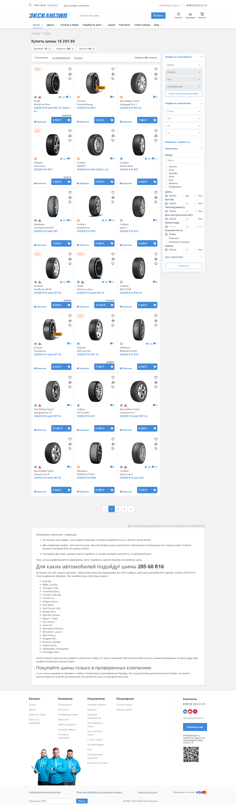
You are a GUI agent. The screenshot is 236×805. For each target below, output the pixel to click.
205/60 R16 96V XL (131, 107)
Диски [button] (51, 24)
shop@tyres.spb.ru (193, 718)
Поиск (82, 800)
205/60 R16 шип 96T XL (47, 292)
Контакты (124, 24)
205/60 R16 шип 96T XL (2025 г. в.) (52, 109)
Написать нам (195, 727)
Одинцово (52, 5)
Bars (171, 179)
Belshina (173, 183)
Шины (32, 704)
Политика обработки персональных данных (99, 792)
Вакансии (63, 719)
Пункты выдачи (66, 724)
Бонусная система (97, 762)
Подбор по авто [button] (92, 24)
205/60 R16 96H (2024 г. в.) (93, 169)
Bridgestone (175, 186)
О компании (65, 704)
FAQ (89, 749)
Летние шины (124, 704)
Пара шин (174, 237)
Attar (171, 176)
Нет (200, 195)
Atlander (173, 173)
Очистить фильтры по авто (183, 93)
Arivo (171, 169)
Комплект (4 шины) (179, 241)
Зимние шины (124, 709)
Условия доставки (68, 714)
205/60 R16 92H (86, 230)
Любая (172, 234)
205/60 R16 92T (86, 415)
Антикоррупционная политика (45, 792)
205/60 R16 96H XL (131, 292)
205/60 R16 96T (129, 169)
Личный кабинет (96, 704)
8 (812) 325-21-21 (197, 5)
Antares (173, 166)
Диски (32, 709)
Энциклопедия (95, 744)
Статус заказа (142, 24)
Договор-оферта (67, 729)
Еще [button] (157, 24)
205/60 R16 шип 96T (46, 230)
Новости (91, 709)
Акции (111, 24)
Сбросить (184, 266)
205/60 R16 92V (86, 107)
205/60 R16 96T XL (88, 354)
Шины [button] (37, 24)
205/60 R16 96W (86, 477)
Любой (172, 195)
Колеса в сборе (70, 24)
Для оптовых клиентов (76, 5)
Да (187, 195)
